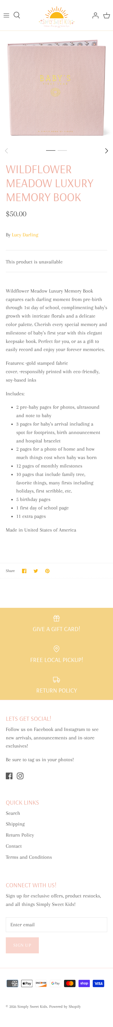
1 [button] (51, 150)
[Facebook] (9, 776)
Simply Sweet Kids (32, 1006)
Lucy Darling (25, 235)
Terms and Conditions (29, 857)
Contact (14, 846)
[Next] (106, 150)
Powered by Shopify (65, 1006)
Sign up (22, 945)
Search (13, 813)
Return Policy (20, 835)
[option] (56, 87)
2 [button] (62, 150)
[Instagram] (20, 776)
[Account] (94, 15)
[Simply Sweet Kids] (57, 15)
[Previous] (6, 150)
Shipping (15, 824)
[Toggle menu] (6, 15)
